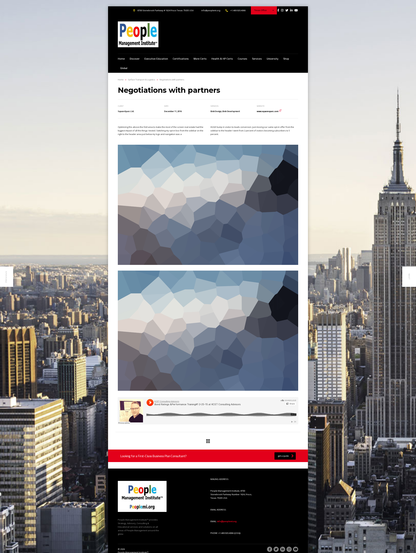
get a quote (283, 456)
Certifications (181, 58)
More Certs (200, 58)
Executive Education (156, 58)
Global (123, 68)
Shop (286, 58)
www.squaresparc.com (267, 111)
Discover (135, 58)
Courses (242, 58)
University (272, 58)
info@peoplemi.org (210, 10)
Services (257, 58)
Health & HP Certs (222, 58)
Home (121, 58)
